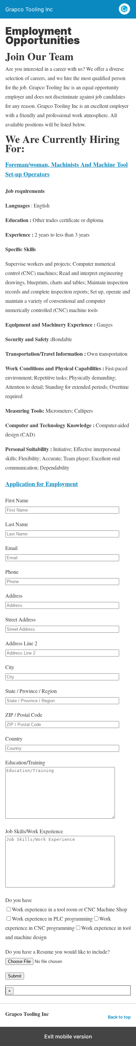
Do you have (68, 918)
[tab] (41, 483)
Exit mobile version (68, 1036)
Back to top (119, 1017)
